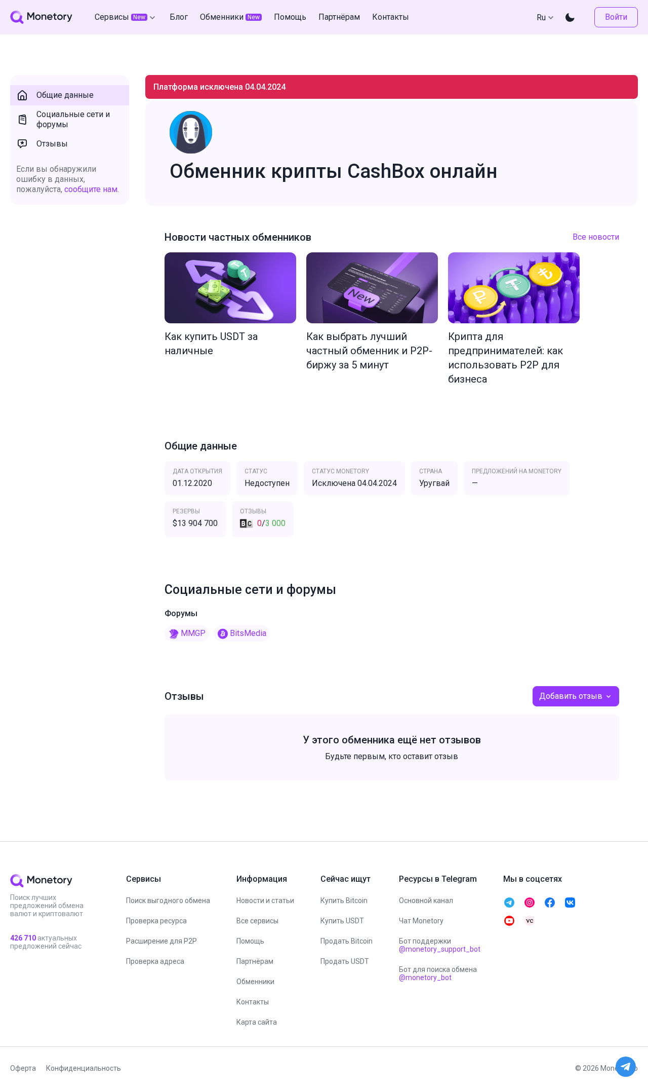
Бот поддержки (439, 945)
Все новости (596, 237)
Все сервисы (257, 921)
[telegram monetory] (509, 902)
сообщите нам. (91, 189)
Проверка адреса (155, 961)
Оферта (23, 1068)
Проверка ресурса (156, 921)
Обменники (255, 982)
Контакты (252, 1002)
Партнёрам (254, 961)
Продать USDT (344, 961)
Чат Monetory (421, 921)
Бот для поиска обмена (438, 973)
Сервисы (120, 17)
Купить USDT (342, 921)
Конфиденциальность (83, 1068)
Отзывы (52, 143)
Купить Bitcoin (344, 900)
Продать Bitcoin (346, 941)
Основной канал (426, 900)
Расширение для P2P (161, 941)
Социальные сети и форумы (73, 119)
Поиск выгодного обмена (168, 900)
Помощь (250, 941)
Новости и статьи (265, 900)
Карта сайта (256, 1022)
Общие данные (65, 95)
